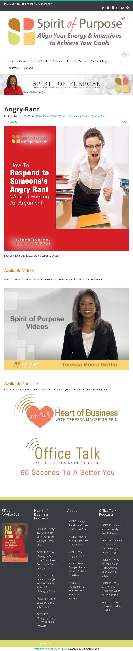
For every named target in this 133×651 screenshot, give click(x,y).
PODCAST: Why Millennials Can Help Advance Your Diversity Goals (110, 567)
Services (57, 61)
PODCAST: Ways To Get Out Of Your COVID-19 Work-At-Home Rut (46, 536)
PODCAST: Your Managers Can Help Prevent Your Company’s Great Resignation (47, 560)
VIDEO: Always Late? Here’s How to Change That (79, 525)
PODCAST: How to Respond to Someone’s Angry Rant (78, 116)
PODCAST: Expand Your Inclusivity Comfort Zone (112, 529)
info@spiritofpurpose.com (38, 3)
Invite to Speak (39, 61)
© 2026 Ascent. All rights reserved (21, 643)
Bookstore (13, 67)
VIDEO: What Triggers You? (76, 554)
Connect (28, 67)
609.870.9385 (13, 3)
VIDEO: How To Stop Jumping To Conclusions (78, 540)
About (22, 61)
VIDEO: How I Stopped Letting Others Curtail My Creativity (79, 569)
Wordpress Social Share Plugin (50, 648)
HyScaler (57, 643)
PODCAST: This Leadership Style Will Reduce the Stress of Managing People (46, 583)
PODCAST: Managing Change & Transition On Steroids (47, 620)
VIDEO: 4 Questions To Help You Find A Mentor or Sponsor (78, 590)
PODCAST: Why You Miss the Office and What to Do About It (111, 589)
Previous (10, 121)
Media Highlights (100, 61)
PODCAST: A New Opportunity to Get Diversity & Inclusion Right (112, 546)
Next (124, 121)
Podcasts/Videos (76, 61)
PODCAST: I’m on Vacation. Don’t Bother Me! (46, 602)
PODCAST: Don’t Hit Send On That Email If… (111, 606)
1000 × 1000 (42, 116)
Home (10, 61)
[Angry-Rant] (66, 188)
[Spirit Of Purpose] (66, 30)
